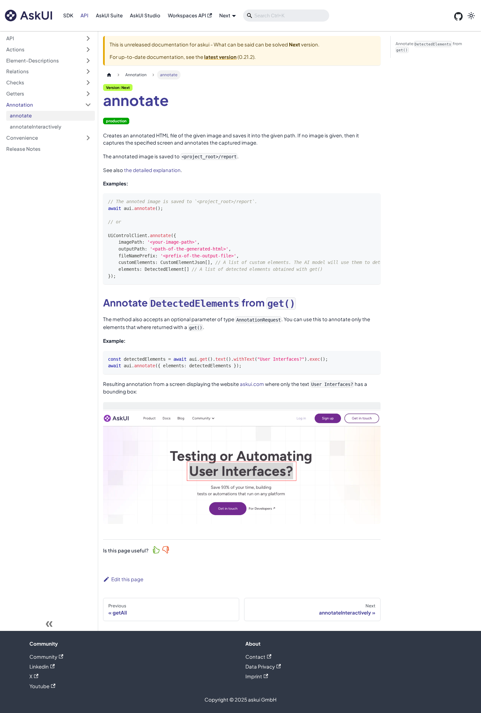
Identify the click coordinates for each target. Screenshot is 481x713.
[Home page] (109, 74)
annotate (21, 115)
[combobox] (286, 15)
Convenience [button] (22, 137)
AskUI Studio (145, 15)
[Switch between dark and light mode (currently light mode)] (471, 16)
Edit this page (127, 579)
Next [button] (224, 15)
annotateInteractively (35, 126)
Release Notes (23, 149)
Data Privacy (260, 666)
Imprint (253, 676)
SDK (68, 15)
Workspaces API (187, 15)
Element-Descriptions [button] (32, 60)
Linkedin (39, 666)
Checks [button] (15, 82)
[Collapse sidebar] (49, 624)
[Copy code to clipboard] (373, 201)
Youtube (39, 686)
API (84, 15)
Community (43, 656)
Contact (255, 656)
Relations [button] (17, 71)
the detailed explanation (152, 170)
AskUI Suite (109, 15)
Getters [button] (15, 93)
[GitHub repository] (459, 15)
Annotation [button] (19, 104)
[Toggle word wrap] (361, 201)
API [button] (10, 38)
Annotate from (429, 46)
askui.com (252, 384)
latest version (220, 57)
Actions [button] (15, 49)
